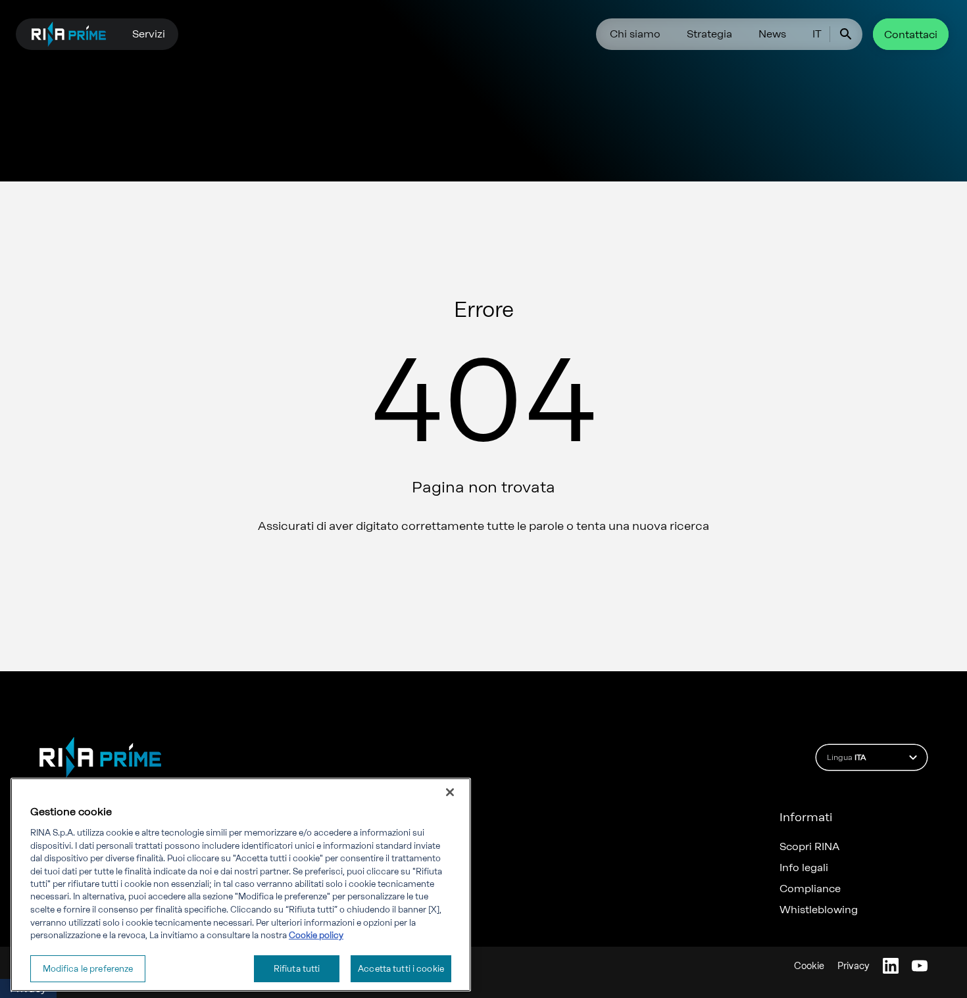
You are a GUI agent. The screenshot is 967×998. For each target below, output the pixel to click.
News (772, 34)
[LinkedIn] (891, 966)
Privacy (853, 966)
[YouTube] (920, 966)
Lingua (846, 757)
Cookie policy (316, 935)
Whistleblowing (819, 910)
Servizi (148, 34)
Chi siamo (635, 34)
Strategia (709, 34)
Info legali (804, 868)
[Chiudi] (449, 792)
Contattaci (910, 34)
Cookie (809, 966)
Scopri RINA (809, 847)
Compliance (810, 889)
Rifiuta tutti (297, 968)
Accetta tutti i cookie (401, 968)
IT (817, 34)
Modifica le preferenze (88, 968)
